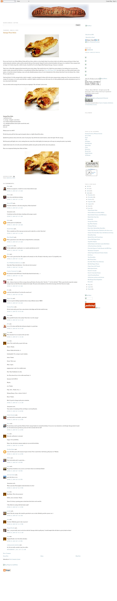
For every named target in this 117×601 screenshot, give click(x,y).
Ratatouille (90, 219)
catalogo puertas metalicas (13, 545)
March (89, 289)
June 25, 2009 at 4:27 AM (15, 216)
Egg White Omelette (92, 223)
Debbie (8, 458)
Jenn (8, 341)
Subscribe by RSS (89, 34)
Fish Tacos (90, 255)
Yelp (86, 139)
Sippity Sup (10, 298)
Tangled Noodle (10, 528)
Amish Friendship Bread (93, 275)
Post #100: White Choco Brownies (96, 261)
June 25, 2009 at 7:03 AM (15, 250)
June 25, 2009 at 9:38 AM (15, 303)
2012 (88, 186)
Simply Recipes (88, 153)
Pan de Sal (90, 282)
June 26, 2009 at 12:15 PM (15, 524)
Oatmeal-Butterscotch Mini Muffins (96, 212)
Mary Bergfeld (10, 237)
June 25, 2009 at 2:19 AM (15, 191)
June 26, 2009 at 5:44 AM (15, 515)
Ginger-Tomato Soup (92, 210)
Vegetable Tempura (92, 241)
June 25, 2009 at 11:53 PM (15, 507)
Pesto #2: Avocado (92, 270)
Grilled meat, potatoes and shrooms (96, 277)
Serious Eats (88, 145)
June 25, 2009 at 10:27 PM (15, 488)
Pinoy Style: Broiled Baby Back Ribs (96, 228)
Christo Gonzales (11, 415)
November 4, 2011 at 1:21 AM (16, 549)
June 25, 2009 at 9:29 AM (15, 294)
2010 (88, 191)
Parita (8, 186)
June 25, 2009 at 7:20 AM (15, 267)
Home (42, 556)
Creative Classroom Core (13, 271)
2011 (88, 188)
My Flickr (93, 173)
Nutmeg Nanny (10, 307)
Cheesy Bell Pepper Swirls (50, 70)
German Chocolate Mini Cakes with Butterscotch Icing (100, 232)
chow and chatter (11, 475)
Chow (86, 147)
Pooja (8, 332)
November (90, 197)
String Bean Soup (92, 235)
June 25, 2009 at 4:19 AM (15, 208)
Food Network (88, 143)
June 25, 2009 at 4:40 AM (15, 225)
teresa (8, 466)
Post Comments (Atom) (15, 559)
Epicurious (87, 149)
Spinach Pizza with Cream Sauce (95, 237)
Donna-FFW (10, 203)
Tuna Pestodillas (91, 257)
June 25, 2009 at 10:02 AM (15, 311)
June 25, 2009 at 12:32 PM (15, 430)
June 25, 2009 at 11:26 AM (15, 337)
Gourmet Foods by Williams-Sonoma (93, 133)
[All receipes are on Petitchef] (90, 307)
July (89, 206)
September (90, 201)
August (90, 204)
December (90, 195)
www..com (91, 169)
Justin (8, 220)
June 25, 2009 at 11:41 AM (15, 402)
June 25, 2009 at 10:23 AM (15, 320)
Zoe (8, 290)
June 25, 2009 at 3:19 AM (15, 199)
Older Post (78, 556)
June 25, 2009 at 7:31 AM (15, 275)
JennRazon (90, 49)
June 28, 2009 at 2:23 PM (15, 541)
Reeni (8, 315)
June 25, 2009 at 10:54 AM (15, 328)
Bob (8, 324)
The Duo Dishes (10, 449)
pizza (13, 177)
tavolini (9, 511)
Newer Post (5, 556)
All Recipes (87, 155)
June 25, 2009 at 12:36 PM (15, 445)
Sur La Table (88, 135)
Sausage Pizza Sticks (9, 33)
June (89, 208)
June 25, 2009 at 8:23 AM (15, 286)
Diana (8, 423)
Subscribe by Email (90, 37)
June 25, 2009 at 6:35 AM (15, 242)
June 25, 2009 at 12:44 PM (15, 454)
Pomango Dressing (92, 226)
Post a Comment (7, 553)
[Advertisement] (58, 589)
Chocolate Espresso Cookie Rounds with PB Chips (99, 248)
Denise (8, 194)
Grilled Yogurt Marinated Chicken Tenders (98, 252)
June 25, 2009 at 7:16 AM (15, 258)
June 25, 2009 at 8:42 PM (15, 479)
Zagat (86, 137)
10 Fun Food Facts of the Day (94, 246)
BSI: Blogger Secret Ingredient (95, 279)
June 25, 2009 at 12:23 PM (15, 419)
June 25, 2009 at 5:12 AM (15, 233)
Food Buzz (87, 141)
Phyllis (8, 279)
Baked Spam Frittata (92, 268)
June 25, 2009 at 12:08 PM (15, 411)
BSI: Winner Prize (92, 259)
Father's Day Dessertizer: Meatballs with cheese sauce (100, 230)
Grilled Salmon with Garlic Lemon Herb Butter (98, 244)
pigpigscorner (10, 245)
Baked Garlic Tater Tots (93, 217)
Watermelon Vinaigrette (93, 250)
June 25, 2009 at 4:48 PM (15, 462)
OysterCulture (10, 228)
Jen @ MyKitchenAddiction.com (14, 262)
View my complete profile (92, 52)
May (89, 284)
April (89, 287)
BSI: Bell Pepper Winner (93, 264)
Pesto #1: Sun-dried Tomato (94, 273)
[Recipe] (98, 307)
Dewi (8, 254)
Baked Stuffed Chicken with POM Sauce (97, 215)
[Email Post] (13, 176)
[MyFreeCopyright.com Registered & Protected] (96, 98)
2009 (88, 193)
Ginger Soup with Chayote (94, 266)
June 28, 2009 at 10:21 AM (15, 532)
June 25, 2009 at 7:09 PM (15, 471)
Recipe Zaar (88, 151)
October (90, 199)
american (9, 177)
